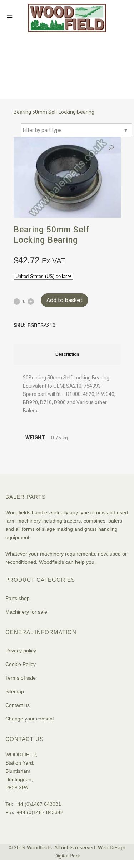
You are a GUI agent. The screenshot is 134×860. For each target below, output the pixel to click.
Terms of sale (20, 678)
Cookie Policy (20, 664)
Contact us (17, 705)
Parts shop (17, 598)
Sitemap (14, 691)
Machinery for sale (26, 612)
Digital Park (67, 856)
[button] (111, 148)
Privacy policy (20, 650)
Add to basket (64, 300)
